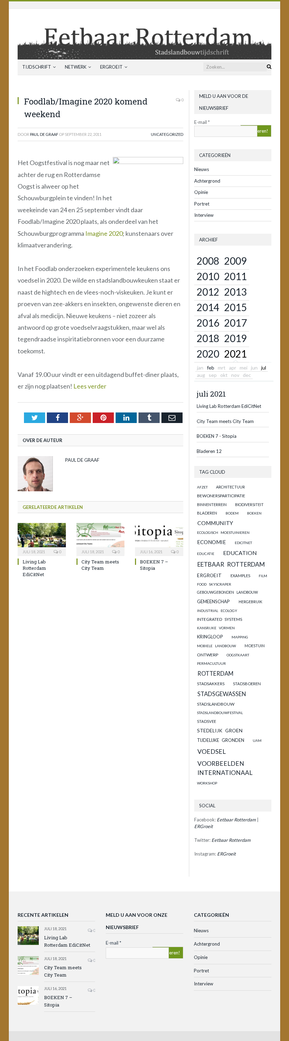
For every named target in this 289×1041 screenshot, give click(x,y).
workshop (207, 783)
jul (263, 368)
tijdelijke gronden (220, 740)
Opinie (201, 192)
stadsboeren (247, 683)
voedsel (211, 751)
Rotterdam (215, 673)
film (263, 576)
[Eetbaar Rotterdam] (144, 32)
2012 (208, 292)
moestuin (255, 645)
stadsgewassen (221, 693)
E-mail (202, 122)
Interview (204, 215)
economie (211, 542)
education (240, 552)
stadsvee (206, 721)
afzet (202, 487)
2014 (208, 307)
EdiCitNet (243, 543)
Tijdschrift (36, 67)
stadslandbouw (215, 704)
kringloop (210, 636)
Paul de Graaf (44, 134)
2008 (208, 261)
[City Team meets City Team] (100, 538)
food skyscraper (214, 584)
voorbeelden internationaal (224, 768)
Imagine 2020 (104, 233)
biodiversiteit (249, 504)
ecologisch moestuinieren (223, 532)
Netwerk (75, 67)
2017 (235, 323)
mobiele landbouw (216, 646)
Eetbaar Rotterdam (231, 564)
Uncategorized (167, 134)
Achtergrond (207, 181)
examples (240, 575)
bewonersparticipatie (221, 495)
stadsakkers (211, 683)
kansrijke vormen (216, 628)
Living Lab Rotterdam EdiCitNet (34, 568)
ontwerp (207, 654)
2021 (235, 354)
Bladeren (207, 513)
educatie (205, 553)
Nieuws (201, 169)
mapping (240, 637)
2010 (208, 276)
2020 (208, 354)
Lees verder (89, 386)
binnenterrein (212, 504)
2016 (208, 323)
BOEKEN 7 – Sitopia (154, 565)
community (215, 523)
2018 (208, 338)
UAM (257, 740)
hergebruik (250, 601)
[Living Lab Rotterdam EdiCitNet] (42, 538)
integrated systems (219, 619)
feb (210, 368)
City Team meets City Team (100, 565)
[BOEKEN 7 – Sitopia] (159, 538)
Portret (201, 204)
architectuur (230, 487)
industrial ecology (217, 610)
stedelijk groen (219, 730)
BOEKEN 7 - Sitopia (216, 436)
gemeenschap (213, 601)
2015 (235, 307)
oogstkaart (238, 655)
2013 (235, 292)
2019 (235, 338)
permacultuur (211, 663)
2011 (235, 276)
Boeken (254, 513)
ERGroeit (111, 67)
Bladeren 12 (209, 451)
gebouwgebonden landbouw (227, 592)
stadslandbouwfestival (220, 713)
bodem (232, 513)
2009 (235, 261)
